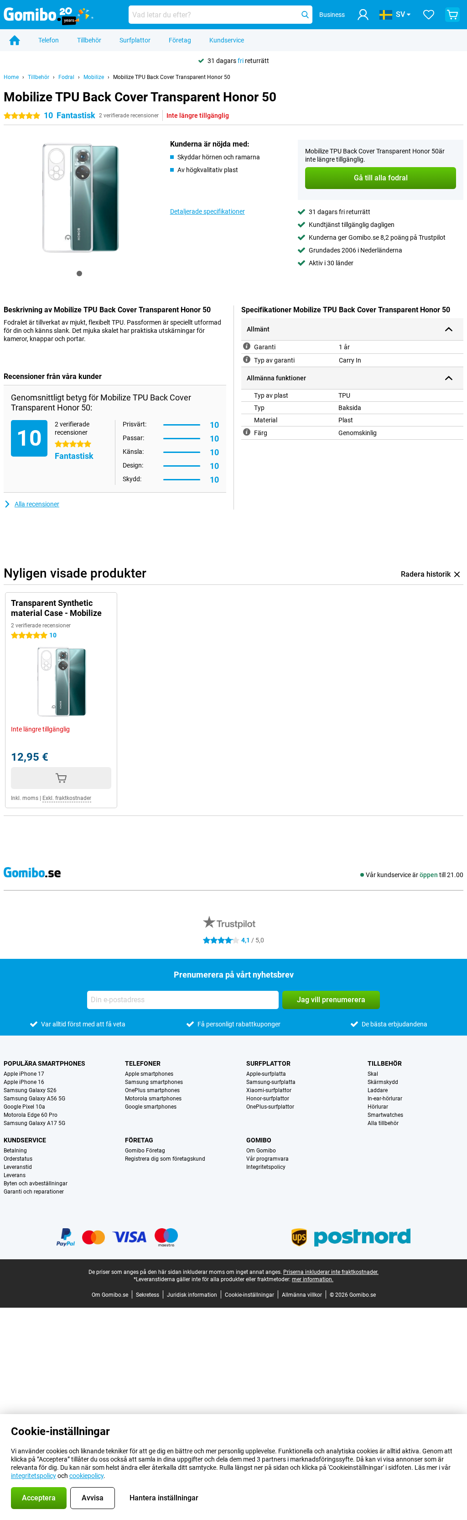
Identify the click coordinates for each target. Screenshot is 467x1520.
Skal (373, 1074)
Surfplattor (134, 40)
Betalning (15, 1150)
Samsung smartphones (154, 1082)
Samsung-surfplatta (271, 1082)
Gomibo (258, 1140)
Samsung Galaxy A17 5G (34, 1123)
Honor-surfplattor (267, 1098)
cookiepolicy (86, 1475)
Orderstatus (18, 1159)
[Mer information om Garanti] (246, 346)
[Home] (14, 40)
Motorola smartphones (153, 1098)
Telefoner (143, 1063)
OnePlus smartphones (152, 1090)
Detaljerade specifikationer (207, 211)
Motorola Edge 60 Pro (30, 1115)
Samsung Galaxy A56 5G (34, 1098)
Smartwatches (385, 1115)
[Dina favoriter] (429, 15)
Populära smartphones (44, 1063)
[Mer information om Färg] (246, 432)
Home (11, 77)
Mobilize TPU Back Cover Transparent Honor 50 (171, 77)
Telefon (48, 40)
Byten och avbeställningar (35, 1183)
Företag (180, 40)
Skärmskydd (383, 1082)
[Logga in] (363, 15)
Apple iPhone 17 (24, 1074)
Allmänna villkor (302, 1295)
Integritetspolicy (265, 1167)
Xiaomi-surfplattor (268, 1090)
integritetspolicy (33, 1475)
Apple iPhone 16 (24, 1082)
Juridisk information (192, 1295)
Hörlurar (378, 1107)
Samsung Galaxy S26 (30, 1090)
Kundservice (226, 40)
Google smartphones (150, 1107)
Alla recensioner (37, 504)
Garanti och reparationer (34, 1192)
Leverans (15, 1175)
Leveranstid (18, 1167)
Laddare (378, 1090)
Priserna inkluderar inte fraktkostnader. (331, 1272)
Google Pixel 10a (24, 1107)
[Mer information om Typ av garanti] (246, 359)
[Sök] (305, 14)
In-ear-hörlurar (385, 1098)
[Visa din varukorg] (452, 15)
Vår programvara (267, 1159)
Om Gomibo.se (110, 1295)
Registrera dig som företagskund (165, 1159)
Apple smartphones (149, 1074)
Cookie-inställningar (249, 1295)
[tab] (79, 273)
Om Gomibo (261, 1150)
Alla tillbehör (383, 1123)
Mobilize (93, 77)
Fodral (66, 77)
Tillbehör (89, 40)
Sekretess (147, 1295)
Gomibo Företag (145, 1150)
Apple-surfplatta (266, 1074)
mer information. (312, 1279)
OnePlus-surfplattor (270, 1107)
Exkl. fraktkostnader (66, 798)
